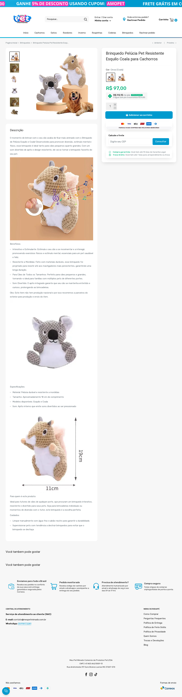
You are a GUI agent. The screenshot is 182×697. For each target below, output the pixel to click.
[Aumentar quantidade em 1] (114, 104)
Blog (146, 645)
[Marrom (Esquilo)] (121, 77)
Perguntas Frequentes (155, 618)
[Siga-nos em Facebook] (86, 674)
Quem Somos (150, 636)
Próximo (170, 43)
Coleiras (112, 33)
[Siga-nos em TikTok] (96, 674)
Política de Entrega (153, 623)
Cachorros (40, 33)
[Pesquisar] (85, 19)
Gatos (54, 33)
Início (25, 33)
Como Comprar (151, 614)
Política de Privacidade (155, 631)
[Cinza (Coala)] (110, 77)
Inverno (82, 33)
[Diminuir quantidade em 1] (114, 107)
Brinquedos (127, 33)
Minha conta (102, 20)
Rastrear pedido (147, 33)
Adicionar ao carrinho (140, 115)
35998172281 (24, 623)
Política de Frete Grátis (155, 627)
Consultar (160, 141)
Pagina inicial (11, 43)
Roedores (67, 33)
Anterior (158, 43)
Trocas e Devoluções (154, 640)
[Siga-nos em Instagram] (91, 674)
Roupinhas (97, 33)
